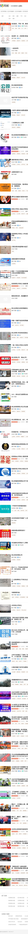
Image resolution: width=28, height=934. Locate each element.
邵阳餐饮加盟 (11, 903)
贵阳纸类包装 (18, 916)
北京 (9, 16)
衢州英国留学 (24, 918)
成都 (17, 16)
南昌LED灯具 (11, 921)
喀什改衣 (10, 916)
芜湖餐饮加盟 (11, 897)
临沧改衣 (20, 921)
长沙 (25, 16)
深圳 (13, 16)
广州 (21, 16)
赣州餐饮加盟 (21, 906)
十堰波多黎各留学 (23, 924)
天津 (9, 18)
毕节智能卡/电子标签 (13, 918)
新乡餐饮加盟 (21, 897)
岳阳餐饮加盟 (21, 903)
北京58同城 (3, 11)
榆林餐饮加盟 (11, 900)
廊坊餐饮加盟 (11, 906)
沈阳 (13, 18)
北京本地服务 (10, 11)
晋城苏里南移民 (12, 924)
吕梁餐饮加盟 (21, 900)
